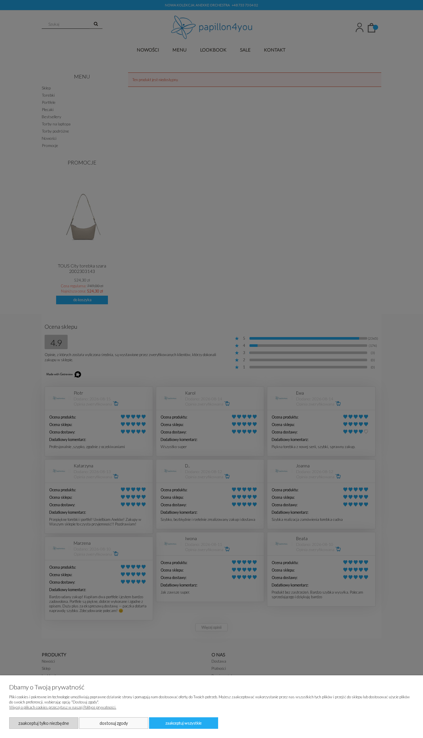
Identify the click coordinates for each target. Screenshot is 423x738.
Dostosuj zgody (114, 723)
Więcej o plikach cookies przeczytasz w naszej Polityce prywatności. (62, 707)
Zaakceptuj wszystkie (183, 722)
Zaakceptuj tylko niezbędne (43, 723)
